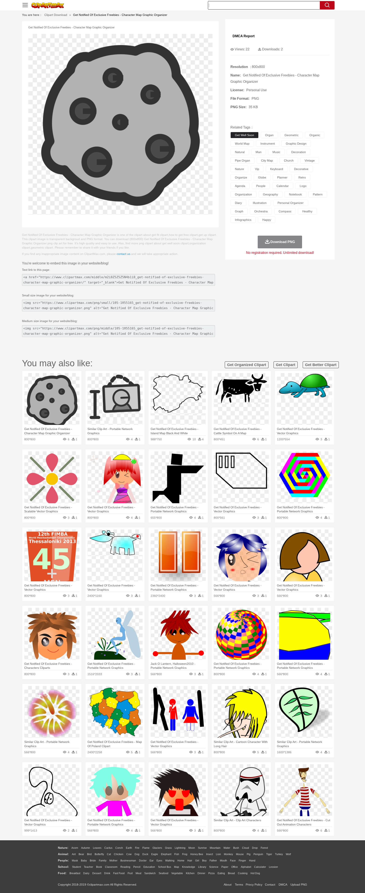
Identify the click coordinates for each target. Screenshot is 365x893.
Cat (109, 854)
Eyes (159, 860)
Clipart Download (55, 15)
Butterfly (99, 854)
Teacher (88, 866)
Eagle (154, 854)
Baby (84, 860)
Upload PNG (298, 884)
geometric (291, 135)
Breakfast (74, 873)
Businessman (128, 860)
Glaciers (157, 847)
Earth (129, 847)
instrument (267, 143)
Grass (168, 847)
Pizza (211, 873)
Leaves (97, 847)
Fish (176, 854)
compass (285, 211)
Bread (231, 873)
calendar (282, 186)
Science (213, 866)
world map (242, 143)
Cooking (243, 873)
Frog (184, 854)
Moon (191, 847)
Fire (137, 847)
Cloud (245, 847)
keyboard (276, 169)
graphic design (296, 143)
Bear (81, 854)
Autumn (85, 847)
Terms (239, 884)
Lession (273, 866)
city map (267, 160)
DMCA (283, 884)
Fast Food (119, 873)
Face (233, 860)
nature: (63, 847)
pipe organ (242, 160)
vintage (310, 160)
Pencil (136, 866)
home (180, 860)
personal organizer (291, 203)
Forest (264, 847)
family (102, 860)
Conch (119, 847)
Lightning (180, 847)
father (213, 860)
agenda (240, 186)
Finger (242, 860)
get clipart (285, 365)
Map (176, 866)
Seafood (163, 873)
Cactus (108, 847)
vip (257, 169)
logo (303, 186)
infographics (243, 219)
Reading (125, 866)
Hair (189, 860)
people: (63, 860)
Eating (221, 873)
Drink (107, 873)
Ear (152, 860)
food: (62, 873)
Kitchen (190, 873)
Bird (89, 854)
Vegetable (177, 873)
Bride (93, 860)
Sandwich (150, 873)
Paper (224, 866)
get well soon (244, 135)
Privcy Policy (254, 884)
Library (202, 866)
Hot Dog (255, 873)
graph (239, 211)
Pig (249, 854)
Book (99, 866)
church (289, 160)
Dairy (86, 873)
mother (113, 860)
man (258, 152)
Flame (146, 847)
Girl (197, 860)
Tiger (269, 854)
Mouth (223, 860)
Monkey (228, 854)
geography (270, 194)
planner (282, 177)
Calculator (260, 866)
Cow (129, 854)
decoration (298, 152)
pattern (318, 194)
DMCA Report (244, 36)
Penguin (258, 854)
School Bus (164, 866)
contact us (123, 254)
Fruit (130, 873)
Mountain (215, 847)
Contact (270, 884)
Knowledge (188, 866)
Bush (236, 847)
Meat (138, 873)
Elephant (166, 854)
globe (262, 177)
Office (234, 866)
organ (269, 135)
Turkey (279, 854)
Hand (252, 860)
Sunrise (202, 847)
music (276, 152)
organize (241, 177)
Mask (75, 860)
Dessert (96, 873)
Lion (218, 854)
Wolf (288, 854)
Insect (209, 854)
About (228, 884)
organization (243, 194)
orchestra (261, 211)
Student (76, 866)
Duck (145, 854)
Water (226, 847)
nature (239, 169)
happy (266, 219)
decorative (301, 169)
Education (149, 866)
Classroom (111, 866)
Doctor (143, 860)
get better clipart (320, 365)
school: (63, 866)
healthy (307, 211)
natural (240, 152)
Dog (137, 854)
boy (204, 860)
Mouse (240, 854)
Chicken (118, 854)
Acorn (74, 847)
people (261, 186)
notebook (295, 194)
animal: (63, 854)
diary (238, 203)
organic (314, 135)
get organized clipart (246, 365)
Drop (255, 847)
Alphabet (246, 866)
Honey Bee (196, 854)
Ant (74, 854)
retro (302, 177)
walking (169, 860)
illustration (260, 203)
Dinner (201, 873)
